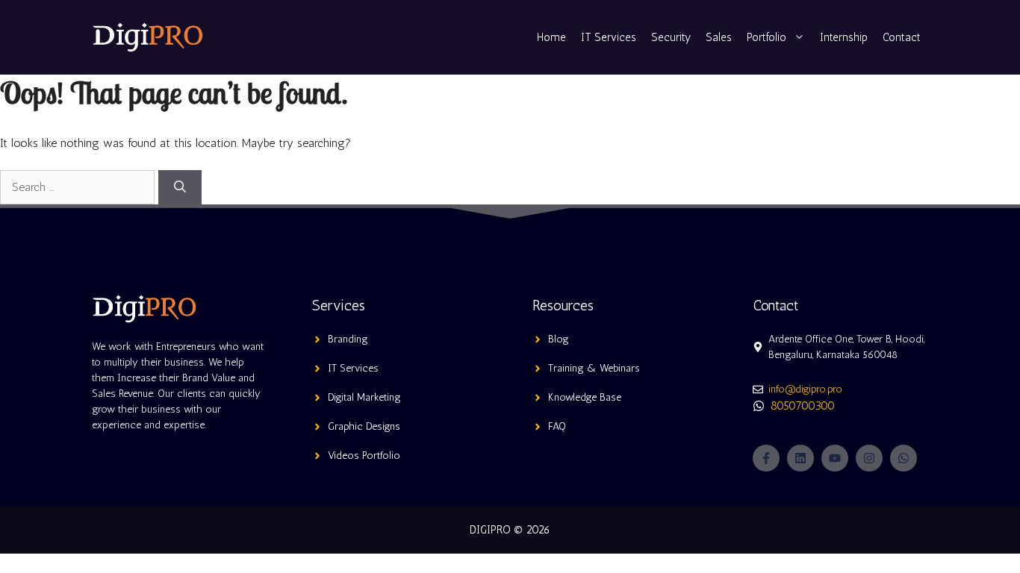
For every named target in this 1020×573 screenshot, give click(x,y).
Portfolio (766, 37)
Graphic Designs (364, 426)
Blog (558, 339)
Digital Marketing (364, 397)
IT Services (608, 37)
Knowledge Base (584, 397)
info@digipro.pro (805, 389)
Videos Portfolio (364, 455)
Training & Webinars (594, 368)
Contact (902, 37)
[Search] (180, 187)
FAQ (557, 426)
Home (551, 37)
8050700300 (803, 405)
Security (671, 37)
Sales (719, 37)
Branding (348, 339)
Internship (844, 37)
